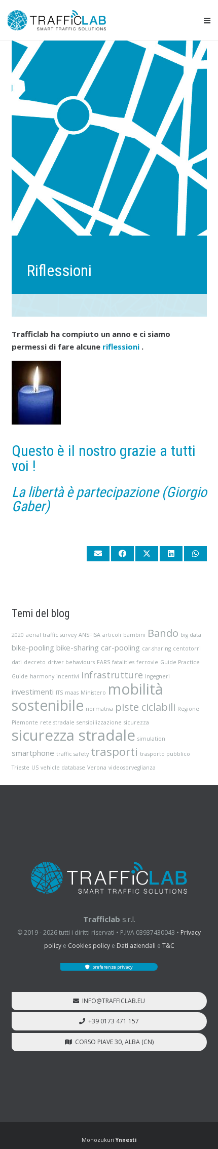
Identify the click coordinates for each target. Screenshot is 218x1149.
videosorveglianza (132, 767)
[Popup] (207, 20)
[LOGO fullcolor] (57, 20)
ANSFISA (89, 634)
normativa (99, 708)
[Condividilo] (122, 553)
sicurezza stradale (73, 735)
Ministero (93, 692)
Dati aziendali (136, 945)
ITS (59, 692)
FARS (103, 662)
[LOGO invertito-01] (109, 878)
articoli (111, 634)
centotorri (187, 648)
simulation (151, 738)
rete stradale (57, 722)
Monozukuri (109, 1139)
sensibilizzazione (99, 722)
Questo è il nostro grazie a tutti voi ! (104, 458)
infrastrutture (112, 675)
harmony (42, 676)
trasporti (114, 751)
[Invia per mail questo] (98, 553)
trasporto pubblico (165, 753)
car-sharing (156, 648)
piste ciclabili (145, 707)
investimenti (33, 691)
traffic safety (72, 753)
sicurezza (136, 722)
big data (190, 634)
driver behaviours (71, 662)
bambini (134, 634)
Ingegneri (157, 676)
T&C (168, 945)
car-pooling (120, 647)
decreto (35, 662)
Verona (96, 767)
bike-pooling (33, 647)
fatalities (123, 662)
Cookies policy (89, 945)
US (35, 767)
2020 (18, 634)
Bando (163, 633)
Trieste (20, 767)
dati (17, 662)
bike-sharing (77, 647)
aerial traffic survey (51, 634)
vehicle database (63, 767)
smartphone (33, 753)
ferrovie (147, 662)
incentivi (67, 676)
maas (72, 692)
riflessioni (120, 346)
